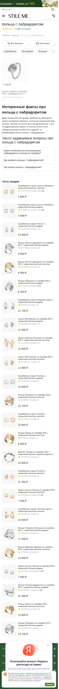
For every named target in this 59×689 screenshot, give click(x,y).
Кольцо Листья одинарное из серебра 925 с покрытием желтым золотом (36, 263)
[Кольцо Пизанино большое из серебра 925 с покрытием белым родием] (9, 534)
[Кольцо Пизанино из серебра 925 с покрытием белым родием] (9, 629)
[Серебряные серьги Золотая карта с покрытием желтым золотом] (9, 515)
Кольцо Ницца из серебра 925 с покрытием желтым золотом (33, 434)
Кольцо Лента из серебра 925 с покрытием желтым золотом (32, 605)
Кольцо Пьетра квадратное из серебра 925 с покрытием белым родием (36, 586)
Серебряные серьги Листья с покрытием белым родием (31, 225)
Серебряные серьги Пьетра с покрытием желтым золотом (32, 415)
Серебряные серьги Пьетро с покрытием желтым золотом (32, 472)
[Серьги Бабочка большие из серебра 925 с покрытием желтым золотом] (9, 344)
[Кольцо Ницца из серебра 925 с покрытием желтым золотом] (9, 439)
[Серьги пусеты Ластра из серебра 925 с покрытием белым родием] (9, 572)
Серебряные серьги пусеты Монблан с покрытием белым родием (36, 206)
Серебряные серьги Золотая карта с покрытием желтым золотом (35, 510)
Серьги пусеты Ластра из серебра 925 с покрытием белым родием (36, 567)
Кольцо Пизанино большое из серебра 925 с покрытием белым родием (36, 529)
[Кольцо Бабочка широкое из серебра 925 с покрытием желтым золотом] (9, 553)
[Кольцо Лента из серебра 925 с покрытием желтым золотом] (9, 610)
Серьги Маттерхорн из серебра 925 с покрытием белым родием (35, 320)
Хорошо (50, 684)
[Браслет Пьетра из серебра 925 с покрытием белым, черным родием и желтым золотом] (9, 458)
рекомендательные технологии (37, 673)
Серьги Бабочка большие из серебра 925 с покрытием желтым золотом (35, 339)
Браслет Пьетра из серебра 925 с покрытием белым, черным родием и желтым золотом (35, 453)
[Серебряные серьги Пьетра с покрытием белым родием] (9, 382)
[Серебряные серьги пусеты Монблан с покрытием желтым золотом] (9, 192)
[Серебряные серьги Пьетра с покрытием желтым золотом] (9, 420)
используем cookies (17, 673)
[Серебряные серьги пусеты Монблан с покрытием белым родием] (9, 211)
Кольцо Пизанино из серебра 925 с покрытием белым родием (34, 624)
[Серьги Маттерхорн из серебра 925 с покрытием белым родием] (9, 325)
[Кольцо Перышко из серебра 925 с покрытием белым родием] (9, 287)
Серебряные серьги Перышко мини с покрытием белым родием (35, 301)
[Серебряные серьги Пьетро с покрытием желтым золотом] (9, 477)
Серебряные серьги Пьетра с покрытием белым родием (32, 377)
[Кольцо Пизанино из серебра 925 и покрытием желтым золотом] (9, 401)
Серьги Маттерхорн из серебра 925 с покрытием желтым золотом (35, 358)
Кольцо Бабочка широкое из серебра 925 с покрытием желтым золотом (35, 548)
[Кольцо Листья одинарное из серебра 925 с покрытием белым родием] (9, 249)
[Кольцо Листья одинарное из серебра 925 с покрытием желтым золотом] (9, 268)
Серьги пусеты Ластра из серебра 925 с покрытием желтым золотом (36, 491)
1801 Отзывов (23, 29)
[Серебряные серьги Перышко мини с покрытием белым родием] (9, 306)
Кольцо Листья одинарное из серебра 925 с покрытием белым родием (36, 244)
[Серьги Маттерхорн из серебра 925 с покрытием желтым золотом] (9, 363)
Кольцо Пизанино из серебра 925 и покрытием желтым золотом (34, 396)
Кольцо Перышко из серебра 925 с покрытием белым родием (34, 282)
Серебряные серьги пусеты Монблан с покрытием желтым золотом (36, 187)
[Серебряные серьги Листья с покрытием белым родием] (9, 230)
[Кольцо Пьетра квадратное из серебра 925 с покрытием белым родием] (9, 591)
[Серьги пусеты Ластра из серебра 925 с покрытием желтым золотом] (9, 496)
